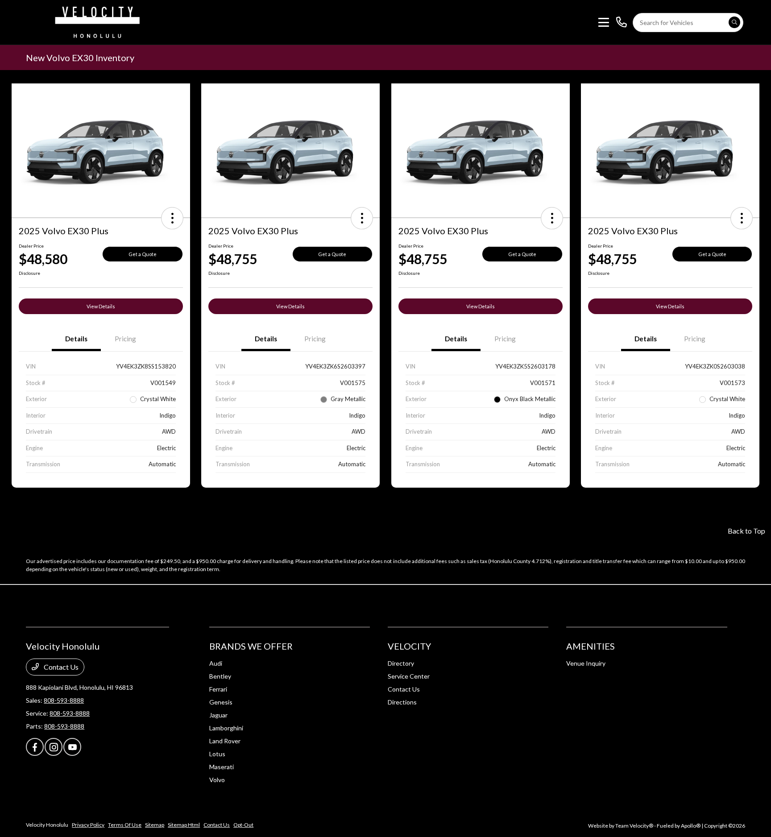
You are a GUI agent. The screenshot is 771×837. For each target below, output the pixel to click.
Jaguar (218, 715)
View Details (101, 306)
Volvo (217, 779)
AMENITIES (590, 646)
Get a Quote (142, 254)
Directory (401, 663)
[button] (172, 218)
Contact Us (60, 667)
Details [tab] (76, 339)
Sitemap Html (184, 824)
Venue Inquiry (585, 663)
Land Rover (224, 741)
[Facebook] (35, 747)
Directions (402, 702)
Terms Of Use (124, 824)
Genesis (220, 702)
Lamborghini (226, 728)
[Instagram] (53, 747)
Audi (215, 663)
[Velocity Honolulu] (96, 21)
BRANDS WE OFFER (251, 646)
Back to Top (746, 530)
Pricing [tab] (125, 339)
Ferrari (218, 689)
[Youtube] (72, 747)
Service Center (409, 676)
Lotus (217, 754)
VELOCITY (409, 646)
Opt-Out (243, 824)
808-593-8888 (64, 700)
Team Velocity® (634, 825)
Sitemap (154, 824)
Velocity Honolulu (47, 824)
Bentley (220, 676)
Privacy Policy (88, 824)
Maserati (221, 767)
